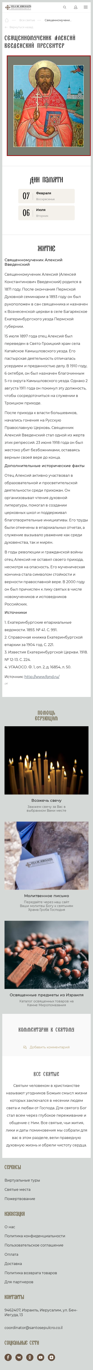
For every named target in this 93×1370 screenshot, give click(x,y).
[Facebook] (8, 1357)
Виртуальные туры (22, 1180)
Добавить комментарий (49, 1047)
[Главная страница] (7, 20)
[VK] (19, 1357)
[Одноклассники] (29, 1357)
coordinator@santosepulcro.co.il (34, 1328)
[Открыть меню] (86, 7)
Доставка (13, 1264)
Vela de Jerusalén (18, 7)
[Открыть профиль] (75, 7)
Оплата (11, 1254)
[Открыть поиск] (65, 7)
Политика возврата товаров (31, 1273)
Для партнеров (19, 1282)
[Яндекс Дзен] (51, 1357)
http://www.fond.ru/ (41, 677)
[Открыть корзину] (55, 7)
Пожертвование (20, 1199)
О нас (10, 1227)
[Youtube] (40, 1357)
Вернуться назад (21, 27)
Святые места (17, 1189)
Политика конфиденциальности (35, 1236)
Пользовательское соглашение (34, 1245)
